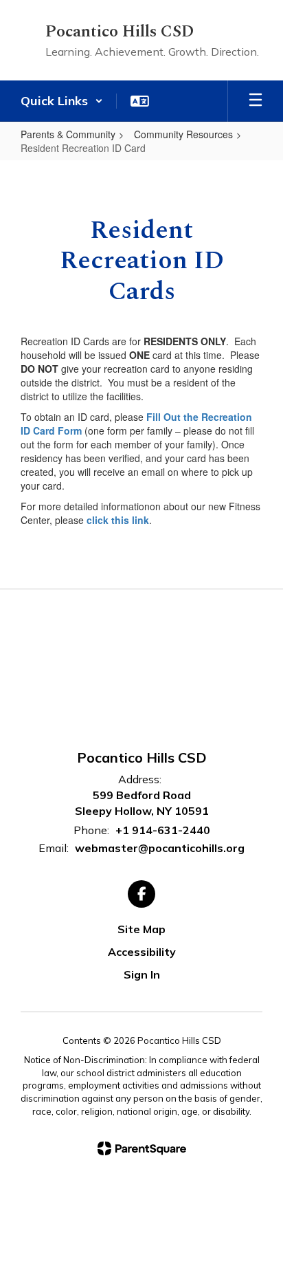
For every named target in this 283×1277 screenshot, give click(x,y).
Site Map (141, 929)
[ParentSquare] (142, 1148)
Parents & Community (68, 134)
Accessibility (142, 952)
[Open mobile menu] (255, 101)
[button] (62, 101)
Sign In (142, 974)
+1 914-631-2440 (162, 830)
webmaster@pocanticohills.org (160, 848)
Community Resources (183, 134)
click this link (118, 520)
